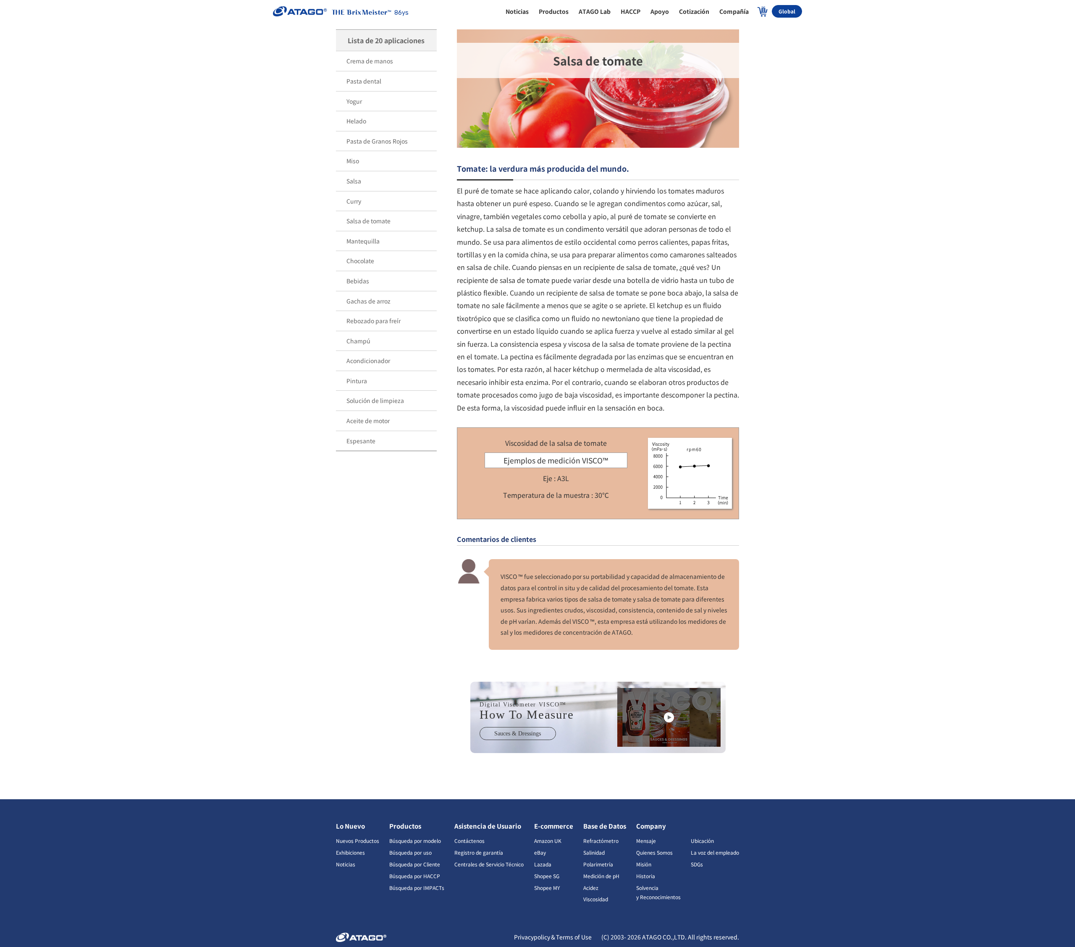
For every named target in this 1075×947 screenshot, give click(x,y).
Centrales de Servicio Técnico (489, 864)
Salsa (353, 181)
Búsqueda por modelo (415, 840)
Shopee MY (547, 887)
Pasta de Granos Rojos (377, 141)
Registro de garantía (478, 852)
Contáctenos (469, 840)
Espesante (360, 441)
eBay (540, 852)
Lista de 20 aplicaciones (386, 40)
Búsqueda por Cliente (414, 864)
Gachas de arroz (368, 301)
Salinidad (594, 852)
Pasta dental (363, 81)
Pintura (356, 381)
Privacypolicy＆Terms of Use (553, 937)
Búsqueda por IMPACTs (416, 887)
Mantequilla (363, 241)
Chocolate (360, 260)
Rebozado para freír (373, 321)
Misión (643, 864)
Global (787, 11)
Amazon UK (547, 840)
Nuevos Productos (357, 840)
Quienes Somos (654, 852)
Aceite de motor (368, 420)
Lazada (542, 864)
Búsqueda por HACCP (414, 875)
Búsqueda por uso (410, 852)
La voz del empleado (715, 852)
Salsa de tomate (368, 221)
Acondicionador (368, 360)
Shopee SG (546, 875)
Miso (352, 161)
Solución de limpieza (375, 400)
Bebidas (357, 281)
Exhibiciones (350, 852)
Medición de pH (601, 875)
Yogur (354, 101)
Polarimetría (598, 864)
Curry (353, 201)
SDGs (697, 864)
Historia (645, 875)
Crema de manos (369, 61)
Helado (356, 121)
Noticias (345, 864)
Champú (358, 341)
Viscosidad (595, 899)
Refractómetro (601, 840)
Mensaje (646, 840)
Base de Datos (604, 825)
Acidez (590, 887)
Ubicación (702, 840)
